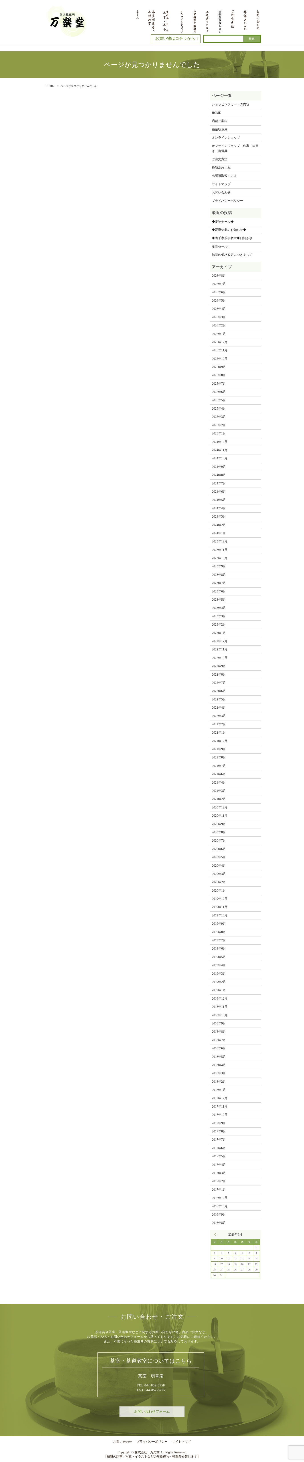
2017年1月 (219, 1189)
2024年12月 (219, 442)
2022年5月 (219, 699)
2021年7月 (219, 766)
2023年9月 (219, 566)
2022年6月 (219, 691)
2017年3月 (219, 1173)
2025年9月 (219, 367)
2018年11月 (219, 1006)
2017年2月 (219, 1181)
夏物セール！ (221, 246)
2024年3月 (219, 516)
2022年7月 (219, 682)
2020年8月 (219, 832)
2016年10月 (219, 1206)
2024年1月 (219, 533)
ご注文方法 (219, 159)
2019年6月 (219, 948)
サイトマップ (221, 184)
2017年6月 (219, 1148)
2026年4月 (219, 308)
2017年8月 (219, 1131)
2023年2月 (219, 624)
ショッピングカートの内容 (230, 104)
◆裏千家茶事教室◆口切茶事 (232, 238)
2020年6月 (219, 849)
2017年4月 (219, 1164)
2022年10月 (219, 658)
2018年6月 (219, 1048)
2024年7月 (219, 483)
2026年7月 (219, 284)
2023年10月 (219, 558)
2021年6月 (219, 774)
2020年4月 (219, 865)
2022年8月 (219, 674)
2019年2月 (219, 982)
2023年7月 (219, 583)
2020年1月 (219, 890)
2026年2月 (219, 325)
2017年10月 (219, 1114)
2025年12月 (219, 342)
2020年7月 (219, 840)
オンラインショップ (226, 137)
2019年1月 (219, 990)
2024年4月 (219, 508)
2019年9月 (219, 923)
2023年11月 (219, 550)
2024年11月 (219, 450)
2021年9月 (219, 749)
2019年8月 (219, 932)
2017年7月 (219, 1139)
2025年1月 (219, 433)
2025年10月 (219, 358)
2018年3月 (219, 1073)
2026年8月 (219, 275)
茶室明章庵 (219, 129)
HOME (50, 86)
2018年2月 (219, 1081)
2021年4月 (219, 782)
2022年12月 (219, 641)
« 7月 (216, 1234)
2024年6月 (219, 491)
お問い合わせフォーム (152, 1411)
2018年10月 (219, 1015)
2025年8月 (219, 375)
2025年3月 (219, 416)
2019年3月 (219, 973)
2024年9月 (219, 466)
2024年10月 (219, 458)
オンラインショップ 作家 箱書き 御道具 (235, 148)
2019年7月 (219, 940)
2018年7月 (219, 1040)
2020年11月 (219, 815)
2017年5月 (219, 1156)
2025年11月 (219, 350)
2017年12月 (219, 1098)
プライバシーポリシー (227, 200)
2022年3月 (219, 716)
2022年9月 (219, 666)
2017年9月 (219, 1123)
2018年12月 (219, 998)
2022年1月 (219, 732)
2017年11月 (219, 1106)
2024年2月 (219, 525)
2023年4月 (219, 608)
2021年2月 (219, 799)
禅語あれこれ (221, 167)
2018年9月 (219, 1023)
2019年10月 (219, 915)
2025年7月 (219, 383)
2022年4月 (219, 707)
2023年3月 (219, 616)
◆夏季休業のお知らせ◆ (229, 230)
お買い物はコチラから (175, 38)
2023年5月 (219, 599)
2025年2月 (219, 425)
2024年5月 (219, 500)
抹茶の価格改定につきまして (232, 254)
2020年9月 (219, 824)
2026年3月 (219, 317)
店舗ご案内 (219, 121)
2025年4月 (219, 408)
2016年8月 (219, 1222)
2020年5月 (219, 857)
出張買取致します (224, 176)
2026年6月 (219, 292)
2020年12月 (219, 807)
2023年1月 (219, 633)
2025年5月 (219, 400)
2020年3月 (219, 874)
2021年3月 (219, 790)
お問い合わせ (221, 192)
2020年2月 (219, 882)
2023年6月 (219, 591)
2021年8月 (219, 757)
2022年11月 (219, 649)
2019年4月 (219, 965)
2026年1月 (219, 334)
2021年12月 (219, 741)
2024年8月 (219, 475)
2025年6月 (219, 392)
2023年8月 (219, 574)
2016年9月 (219, 1214)
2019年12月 (219, 898)
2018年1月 (219, 1090)
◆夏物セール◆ (223, 221)
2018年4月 (219, 1065)
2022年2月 (219, 724)
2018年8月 (219, 1031)
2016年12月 (219, 1198)
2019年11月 (219, 907)
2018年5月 (219, 1056)
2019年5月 (219, 957)
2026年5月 (219, 300)
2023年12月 (219, 541)
